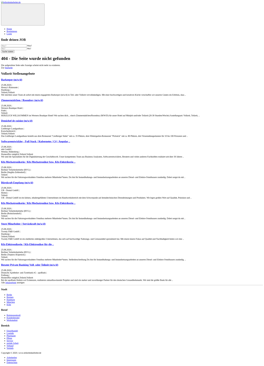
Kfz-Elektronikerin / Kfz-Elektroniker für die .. (27, 244)
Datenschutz (12, 362)
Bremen (10, 297)
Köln (9, 304)
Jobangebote (10, 282)
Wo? (29, 48)
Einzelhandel (12, 331)
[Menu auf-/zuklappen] (23, 14)
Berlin (9, 295)
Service (10, 341)
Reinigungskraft (13, 315)
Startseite (9, 68)
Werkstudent (12, 320)
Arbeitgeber (12, 357)
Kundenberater (13, 318)
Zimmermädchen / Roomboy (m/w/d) (22, 100)
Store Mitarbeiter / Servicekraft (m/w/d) (23, 223)
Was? (29, 45)
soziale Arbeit (12, 343)
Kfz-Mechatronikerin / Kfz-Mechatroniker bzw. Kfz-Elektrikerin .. (38, 161)
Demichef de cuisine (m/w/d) (16, 120)
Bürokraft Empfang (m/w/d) (17, 182)
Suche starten (7, 52)
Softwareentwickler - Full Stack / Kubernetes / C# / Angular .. (35, 141)
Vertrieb (10, 348)
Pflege (9, 338)
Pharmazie (11, 336)
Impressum (11, 360)
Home (9, 29)
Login (9, 34)
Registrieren (12, 31)
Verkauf (10, 346)
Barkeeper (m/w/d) (11, 79)
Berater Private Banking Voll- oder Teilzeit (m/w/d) (29, 264)
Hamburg (11, 300)
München (11, 302)
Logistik (10, 333)
